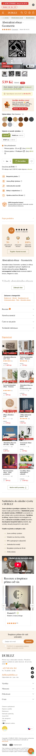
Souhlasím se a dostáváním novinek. (18, 647)
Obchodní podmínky (8, 713)
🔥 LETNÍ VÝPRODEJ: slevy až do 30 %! (14, 3)
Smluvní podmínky (23, 751)
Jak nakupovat (6, 718)
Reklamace (5, 711)
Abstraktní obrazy (25, 300)
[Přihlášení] (29, 13)
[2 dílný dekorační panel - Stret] (26, 405)
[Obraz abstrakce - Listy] (9, 405)
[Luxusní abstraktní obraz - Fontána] (9, 375)
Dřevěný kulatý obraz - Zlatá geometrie (8, 472)
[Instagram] (32, 672)
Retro (17, 300)
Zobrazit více (18, 287)
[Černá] (5, 73)
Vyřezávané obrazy (9, 300)
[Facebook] (32, 668)
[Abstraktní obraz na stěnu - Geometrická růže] (26, 375)
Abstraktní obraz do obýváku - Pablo (9, 443)
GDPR (4, 721)
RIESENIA (5, 741)
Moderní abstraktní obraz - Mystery (26, 357)
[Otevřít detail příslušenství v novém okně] (20, 148)
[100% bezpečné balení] (4, 204)
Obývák (14, 298)
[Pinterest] (32, 676)
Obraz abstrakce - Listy (9, 415)
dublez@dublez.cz (9, 675)
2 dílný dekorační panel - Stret (25, 415)
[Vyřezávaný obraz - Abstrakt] (26, 433)
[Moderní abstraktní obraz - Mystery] (26, 347)
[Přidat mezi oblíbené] (31, 161)
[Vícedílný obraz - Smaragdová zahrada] (26, 461)
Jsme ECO (5, 716)
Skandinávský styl (23, 298)
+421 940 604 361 (9, 668)
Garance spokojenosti (8, 706)
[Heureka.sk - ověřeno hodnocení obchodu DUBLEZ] (4, 728)
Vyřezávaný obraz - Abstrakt (26, 443)
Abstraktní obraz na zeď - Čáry (9, 357)
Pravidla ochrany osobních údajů (18, 750)
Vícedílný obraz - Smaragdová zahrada (25, 472)
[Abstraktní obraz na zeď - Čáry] (9, 347)
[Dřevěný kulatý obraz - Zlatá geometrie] (9, 461)
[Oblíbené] (25, 13)
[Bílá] (24, 73)
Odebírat (28, 641)
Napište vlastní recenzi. (18, 251)
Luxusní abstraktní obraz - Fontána (9, 386)
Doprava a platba (7, 709)
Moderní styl (7, 298)
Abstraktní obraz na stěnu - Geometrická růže (26, 386)
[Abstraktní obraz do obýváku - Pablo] (9, 433)
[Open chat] (31, 751)
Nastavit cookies (10, 723)
